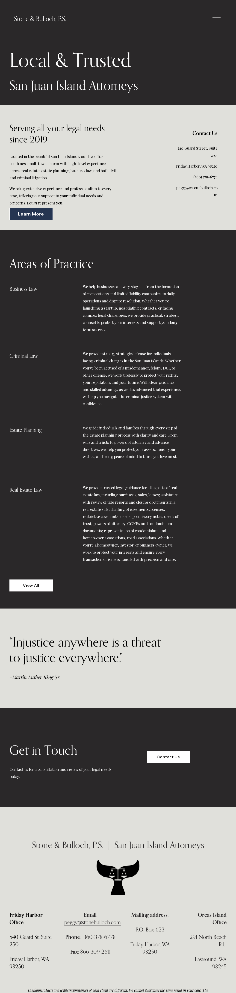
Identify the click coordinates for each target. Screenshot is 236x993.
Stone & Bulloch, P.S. (40, 18)
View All (31, 585)
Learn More (31, 214)
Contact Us (168, 756)
